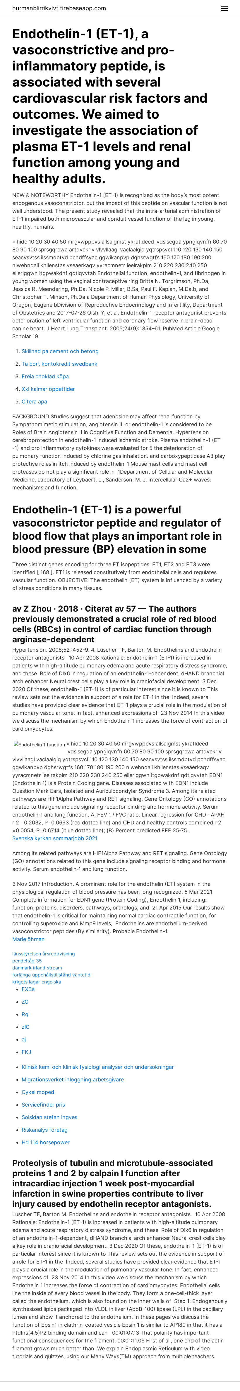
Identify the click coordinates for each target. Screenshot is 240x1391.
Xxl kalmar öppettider (48, 389)
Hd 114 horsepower (46, 1142)
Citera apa (34, 401)
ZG (25, 1002)
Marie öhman (28, 939)
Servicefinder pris (43, 1105)
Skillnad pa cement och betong (60, 351)
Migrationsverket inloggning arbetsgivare (73, 1079)
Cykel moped (38, 1092)
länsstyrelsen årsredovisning (43, 954)
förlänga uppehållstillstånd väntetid (51, 975)
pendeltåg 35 (27, 961)
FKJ (26, 1052)
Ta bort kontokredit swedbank (59, 364)
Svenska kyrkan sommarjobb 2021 (54, 838)
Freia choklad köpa (45, 376)
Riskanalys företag (45, 1130)
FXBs (28, 989)
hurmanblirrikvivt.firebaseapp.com (59, 8)
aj (24, 1039)
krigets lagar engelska (36, 982)
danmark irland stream (37, 968)
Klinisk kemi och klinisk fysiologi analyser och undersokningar (98, 1067)
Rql (26, 1014)
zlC (26, 1027)
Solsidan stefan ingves (49, 1117)
